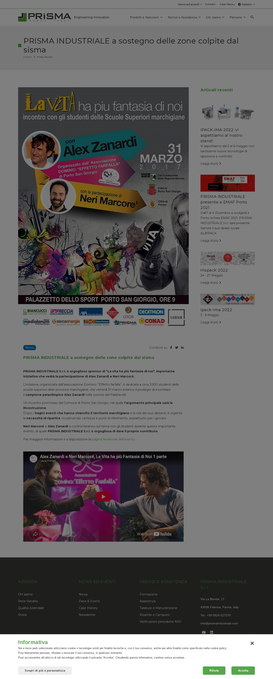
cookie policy (218, 648)
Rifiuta (214, 670)
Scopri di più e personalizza (45, 670)
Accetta (243, 670)
